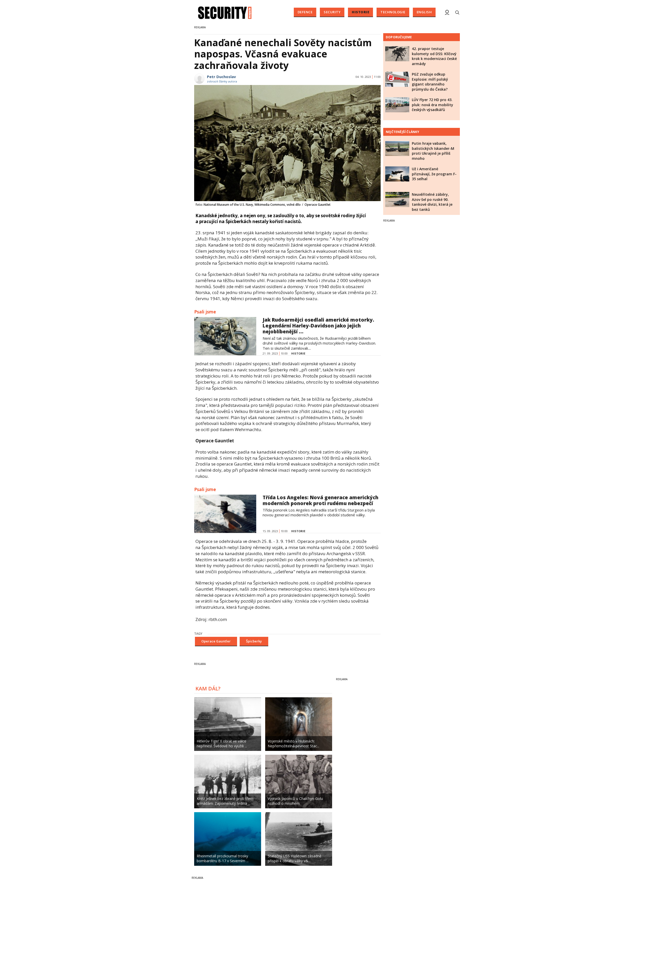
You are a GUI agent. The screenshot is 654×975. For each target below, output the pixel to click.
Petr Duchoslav (221, 76)
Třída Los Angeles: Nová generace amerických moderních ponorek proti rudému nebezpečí (320, 500)
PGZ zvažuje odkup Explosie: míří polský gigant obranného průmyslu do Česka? (430, 82)
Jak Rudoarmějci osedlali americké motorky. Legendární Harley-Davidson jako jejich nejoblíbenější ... (318, 325)
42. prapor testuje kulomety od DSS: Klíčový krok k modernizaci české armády (434, 56)
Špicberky (254, 641)
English (424, 12)
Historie (360, 12)
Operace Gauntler (216, 641)
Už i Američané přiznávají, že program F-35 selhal (434, 173)
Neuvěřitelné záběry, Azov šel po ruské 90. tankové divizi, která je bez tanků (432, 202)
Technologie (392, 12)
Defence (305, 12)
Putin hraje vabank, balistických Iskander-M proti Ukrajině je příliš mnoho (433, 151)
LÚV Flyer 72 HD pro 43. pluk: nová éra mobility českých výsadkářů (432, 104)
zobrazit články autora (222, 81)
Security (332, 12)
